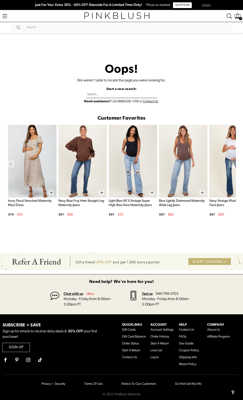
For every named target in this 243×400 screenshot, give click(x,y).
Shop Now (182, 5)
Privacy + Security (53, 384)
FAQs (183, 337)
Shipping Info (188, 357)
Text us (147, 294)
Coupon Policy (189, 350)
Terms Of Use (93, 384)
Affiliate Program (218, 337)
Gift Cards (129, 330)
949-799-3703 (167, 294)
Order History (159, 337)
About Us (213, 330)
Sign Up (16, 347)
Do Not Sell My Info (188, 384)
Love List (156, 350)
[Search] (229, 16)
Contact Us (150, 101)
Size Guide (186, 343)
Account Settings (162, 330)
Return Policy (187, 364)
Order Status (130, 343)
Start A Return (131, 350)
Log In (154, 357)
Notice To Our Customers (139, 384)
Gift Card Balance (134, 337)
